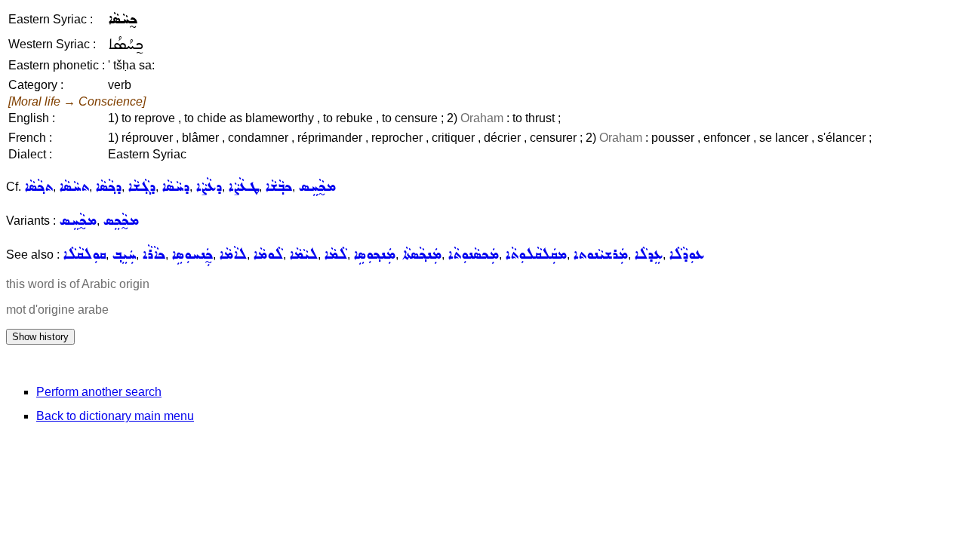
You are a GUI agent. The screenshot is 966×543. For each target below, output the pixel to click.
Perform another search (99, 391)
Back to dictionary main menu (115, 416)
